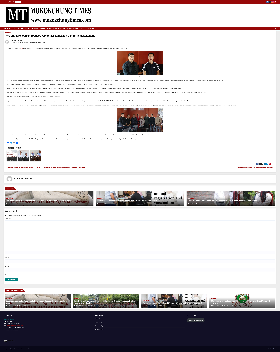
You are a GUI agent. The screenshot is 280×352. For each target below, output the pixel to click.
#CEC (21, 42)
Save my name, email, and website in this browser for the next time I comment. (27, 275)
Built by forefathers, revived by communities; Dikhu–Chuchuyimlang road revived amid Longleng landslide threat (104, 302)
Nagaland (77, 298)
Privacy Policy (99, 326)
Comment (8, 218)
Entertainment (57, 28)
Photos (65, 28)
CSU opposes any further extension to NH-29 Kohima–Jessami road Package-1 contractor (240, 302)
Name (7, 249)
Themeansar (31, 348)
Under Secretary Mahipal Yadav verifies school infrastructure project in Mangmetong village (222, 200)
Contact (274, 348)
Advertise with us (99, 329)
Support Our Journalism (196, 320)
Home (9, 28)
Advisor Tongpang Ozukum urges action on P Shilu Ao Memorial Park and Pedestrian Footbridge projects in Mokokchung (47, 167)
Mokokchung (8, 32)
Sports (49, 28)
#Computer (27, 42)
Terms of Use (98, 322)
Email (7, 257)
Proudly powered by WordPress (10, 348)
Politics (83, 28)
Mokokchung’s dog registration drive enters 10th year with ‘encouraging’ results (127, 200)
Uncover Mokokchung (38, 28)
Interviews (91, 28)
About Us (97, 318)
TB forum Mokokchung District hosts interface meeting (254, 167)
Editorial (20, 28)
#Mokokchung (41, 42)
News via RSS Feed (74, 28)
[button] (275, 28)
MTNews (21, 48)
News (14, 28)
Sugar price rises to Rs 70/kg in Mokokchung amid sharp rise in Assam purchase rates (38, 200)
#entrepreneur (33, 42)
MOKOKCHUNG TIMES (17, 40)
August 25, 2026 (12, 305)
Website (7, 266)
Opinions (27, 28)
